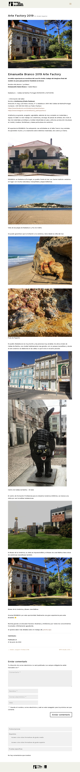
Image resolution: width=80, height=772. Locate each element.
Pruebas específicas (15, 749)
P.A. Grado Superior (40, 16)
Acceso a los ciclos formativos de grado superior (28, 742)
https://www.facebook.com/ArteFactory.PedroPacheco (26, 108)
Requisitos (12, 734)
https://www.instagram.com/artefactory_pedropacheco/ (27, 110)
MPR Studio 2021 (65, 649)
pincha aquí (47, 629)
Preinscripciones (14, 729)
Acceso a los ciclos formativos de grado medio (27, 737)
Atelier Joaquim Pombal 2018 (18, 649)
